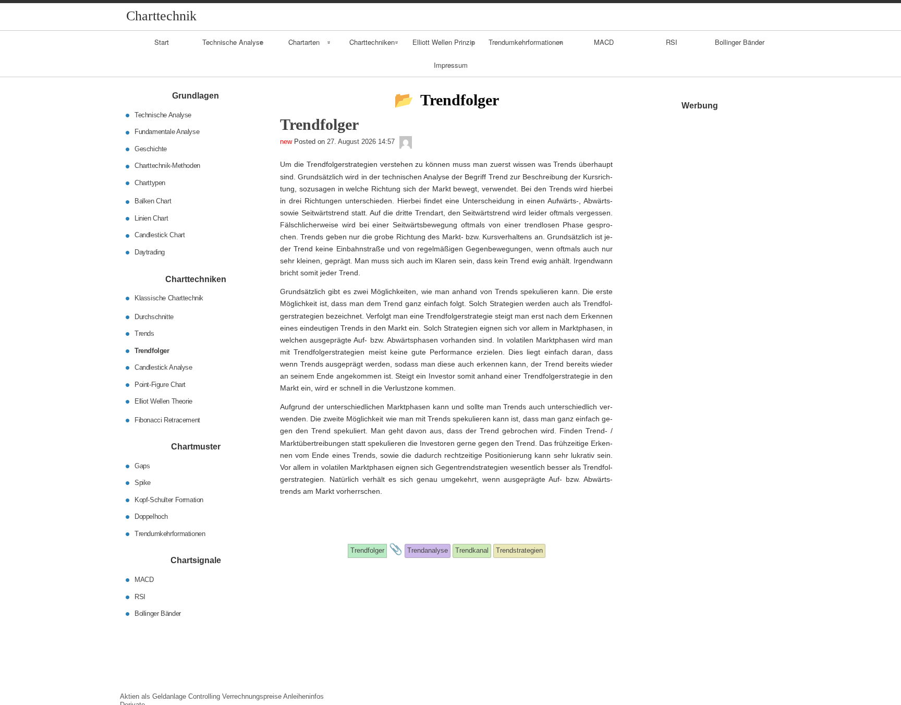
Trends (144, 333)
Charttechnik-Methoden (167, 165)
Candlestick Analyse (163, 367)
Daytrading (150, 252)
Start (161, 42)
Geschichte (151, 149)
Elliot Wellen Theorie (163, 401)
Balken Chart (153, 201)
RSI (671, 42)
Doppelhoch (151, 516)
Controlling (204, 696)
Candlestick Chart (160, 235)
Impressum (451, 65)
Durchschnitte (154, 316)
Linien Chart (151, 218)
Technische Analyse (232, 42)
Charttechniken (372, 42)
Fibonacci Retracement (167, 419)
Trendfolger (152, 350)
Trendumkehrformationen (526, 42)
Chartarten (304, 42)
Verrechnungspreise (252, 696)
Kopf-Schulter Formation (169, 499)
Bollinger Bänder (739, 42)
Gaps (142, 465)
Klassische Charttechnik (169, 298)
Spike (143, 483)
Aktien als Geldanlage (153, 696)
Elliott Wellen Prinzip (443, 42)
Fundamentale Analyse (167, 132)
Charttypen (150, 183)
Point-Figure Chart (160, 384)
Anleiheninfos (303, 696)
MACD (604, 42)
